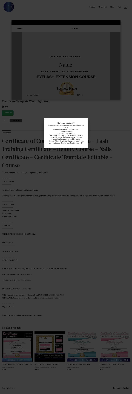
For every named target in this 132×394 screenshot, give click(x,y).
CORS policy (77, 135)
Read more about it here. (70, 143)
